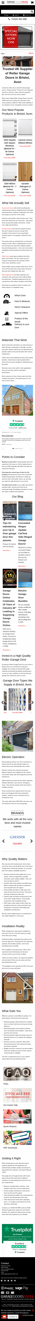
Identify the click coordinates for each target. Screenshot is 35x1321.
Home (2, 53)
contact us (27, 15)
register (16, 15)
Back (32, 53)
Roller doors (6, 256)
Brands (17, 813)
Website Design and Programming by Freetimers (22, 1305)
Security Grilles (17, 712)
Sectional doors (6, 228)
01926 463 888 (19, 19)
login (6, 15)
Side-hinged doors (7, 275)
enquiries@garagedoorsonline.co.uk (9, 1273)
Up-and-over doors (8, 208)
